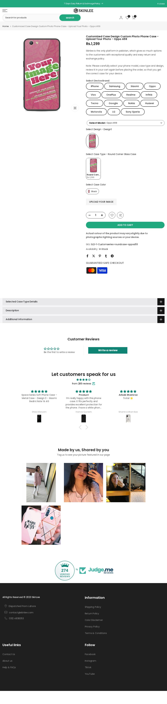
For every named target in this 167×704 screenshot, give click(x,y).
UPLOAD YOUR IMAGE (101, 201)
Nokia (131, 103)
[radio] (92, 141)
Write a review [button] (107, 350)
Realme (130, 94)
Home (5, 26)
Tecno (94, 103)
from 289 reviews (81, 383)
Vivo (93, 94)
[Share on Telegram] (112, 255)
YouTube (90, 674)
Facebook (90, 654)
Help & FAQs (9, 667)
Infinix (149, 94)
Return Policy (92, 613)
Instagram (90, 660)
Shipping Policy (93, 607)
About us (7, 660)
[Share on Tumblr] (106, 255)
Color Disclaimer (94, 620)
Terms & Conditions (96, 633)
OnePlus (111, 94)
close (7, 4)
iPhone (95, 86)
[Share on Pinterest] (99, 255)
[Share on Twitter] (93, 255)
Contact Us (8, 654)
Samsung (114, 86)
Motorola (96, 111)
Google (113, 103)
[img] (83, 380)
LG (113, 111)
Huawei (149, 103)
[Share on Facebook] (87, 255)
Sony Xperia (133, 111)
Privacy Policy (92, 626)
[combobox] (126, 123)
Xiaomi (135, 86)
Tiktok (88, 667)
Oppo (152, 86)
